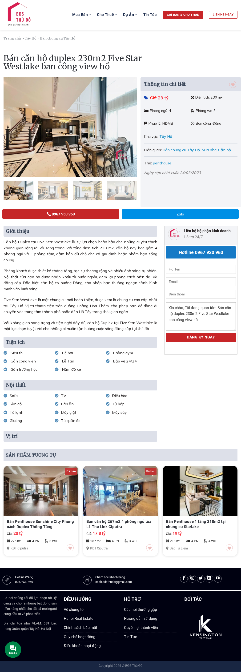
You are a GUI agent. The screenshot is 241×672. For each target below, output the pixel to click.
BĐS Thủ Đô (133, 666)
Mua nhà (209, 149)
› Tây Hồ (30, 38)
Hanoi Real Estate (78, 618)
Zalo (180, 214)
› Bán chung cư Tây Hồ (57, 38)
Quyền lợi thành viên (141, 627)
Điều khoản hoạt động (82, 646)
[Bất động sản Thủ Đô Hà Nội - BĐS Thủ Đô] (30, 15)
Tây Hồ (166, 136)
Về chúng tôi (74, 609)
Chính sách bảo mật (80, 627)
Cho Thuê (105, 14)
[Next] (128, 127)
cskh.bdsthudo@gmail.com (113, 582)
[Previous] (12, 127)
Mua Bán (80, 14)
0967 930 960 (24, 582)
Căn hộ (224, 149)
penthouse (162, 163)
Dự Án (128, 14)
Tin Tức (150, 14)
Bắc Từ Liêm (179, 548)
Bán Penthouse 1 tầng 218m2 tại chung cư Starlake (196, 524)
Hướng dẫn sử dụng (140, 618)
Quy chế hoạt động (79, 637)
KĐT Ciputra (19, 548)
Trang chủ (13, 38)
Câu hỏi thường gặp (140, 609)
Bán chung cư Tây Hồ (181, 149)
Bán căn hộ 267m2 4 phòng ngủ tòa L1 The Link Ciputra (118, 524)
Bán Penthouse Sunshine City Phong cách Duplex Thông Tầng (40, 524)
